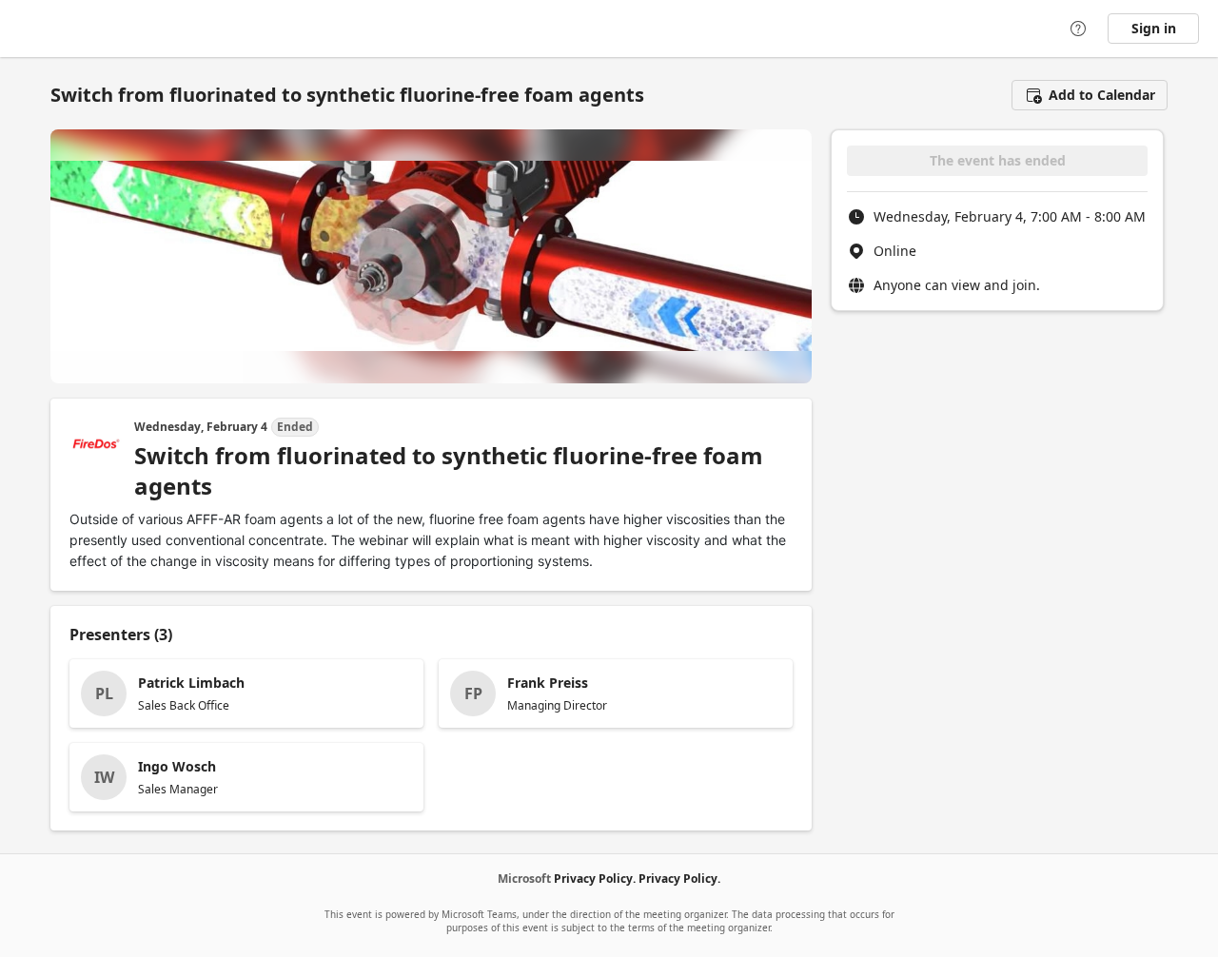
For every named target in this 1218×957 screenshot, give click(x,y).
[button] (1090, 95)
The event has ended (998, 160)
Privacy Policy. (595, 878)
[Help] (1078, 28)
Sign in (1153, 28)
